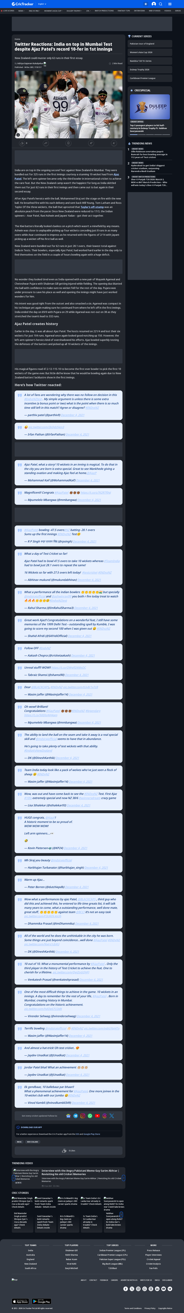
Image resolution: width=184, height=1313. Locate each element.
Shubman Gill (71, 1250)
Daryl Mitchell (71, 1268)
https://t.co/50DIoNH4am (40, 715)
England (30, 1259)
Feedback (104, 1280)
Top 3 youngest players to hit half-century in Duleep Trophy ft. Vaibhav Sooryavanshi (148, 128)
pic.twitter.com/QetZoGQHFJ (71, 972)
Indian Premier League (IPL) (112, 1250)
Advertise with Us (129, 1280)
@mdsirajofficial (34, 596)
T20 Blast (112, 1268)
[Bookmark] (68, 143)
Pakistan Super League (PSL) (112, 1259)
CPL (87, 11)
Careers (114, 1280)
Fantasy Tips (124, 10)
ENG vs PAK (34, 11)
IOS (77, 1134)
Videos (167, 10)
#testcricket (89, 572)
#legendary (92, 711)
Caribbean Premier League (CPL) (112, 1254)
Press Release (153, 1250)
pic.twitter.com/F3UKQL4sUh (42, 916)
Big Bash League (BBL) (112, 1263)
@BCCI (80, 912)
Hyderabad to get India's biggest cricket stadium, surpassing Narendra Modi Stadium (148, 168)
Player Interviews (153, 1254)
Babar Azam (71, 1259)
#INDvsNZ (92, 408)
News (20, 11)
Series (178, 10)
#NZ (67, 530)
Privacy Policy (150, 1308)
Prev (13, 1178)
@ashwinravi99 (61, 596)
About (84, 1280)
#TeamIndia (112, 561)
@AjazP (91, 473)
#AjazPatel (61, 492)
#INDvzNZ (64, 534)
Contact (93, 1280)
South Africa (30, 1268)
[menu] (170, 4)
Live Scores (8, 10)
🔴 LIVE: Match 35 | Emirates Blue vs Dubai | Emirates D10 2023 (81, 1170)
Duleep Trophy (74, 11)
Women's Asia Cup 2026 (141, 52)
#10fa (28, 798)
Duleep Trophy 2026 (139, 69)
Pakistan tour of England (142, 43)
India (19, 1142)
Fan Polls (153, 1268)
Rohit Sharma (71, 1254)
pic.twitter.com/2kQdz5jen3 (46, 427)
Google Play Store (92, 1134)
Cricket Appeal (153, 1259)
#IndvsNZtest (33, 399)
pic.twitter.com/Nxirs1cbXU (41, 944)
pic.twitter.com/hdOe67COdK (43, 1009)
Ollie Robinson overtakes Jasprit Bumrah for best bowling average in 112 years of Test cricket (149, 154)
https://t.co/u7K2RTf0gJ (95, 492)
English (41, 4)
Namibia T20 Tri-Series (140, 61)
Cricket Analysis (153, 1263)
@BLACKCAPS (40, 687)
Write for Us (146, 1280)
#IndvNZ (44, 648)
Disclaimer (167, 1280)
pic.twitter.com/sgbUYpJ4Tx (101, 1028)
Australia (30, 1254)
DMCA (157, 1280)
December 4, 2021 (72, 415)
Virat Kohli (71, 1263)
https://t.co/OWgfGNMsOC (68, 667)
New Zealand (32, 1142)
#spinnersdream (89, 798)
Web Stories (154, 10)
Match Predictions (104, 10)
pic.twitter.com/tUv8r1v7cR (80, 687)
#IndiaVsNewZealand (38, 750)
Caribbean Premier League (142, 78)
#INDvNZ (56, 687)
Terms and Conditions (133, 1308)
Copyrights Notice (165, 1308)
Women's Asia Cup (52, 11)
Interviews (139, 10)
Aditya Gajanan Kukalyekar (29, 63)
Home (17, 39)
